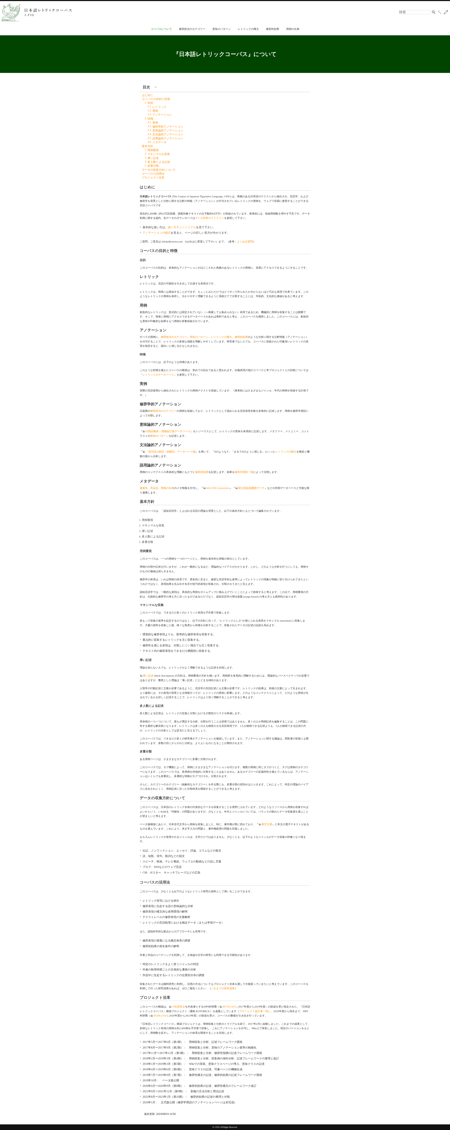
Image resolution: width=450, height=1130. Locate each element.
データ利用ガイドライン (209, 218)
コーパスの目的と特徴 (156, 99)
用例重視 (153, 150)
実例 (155, 122)
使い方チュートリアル (182, 227)
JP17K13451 (230, 1006)
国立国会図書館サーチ (251, 488)
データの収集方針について (159, 169)
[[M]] (446, 12)
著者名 (144, 488)
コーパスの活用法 (153, 173)
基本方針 (147, 146)
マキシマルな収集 (158, 153)
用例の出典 (292, 29)
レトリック (159, 106)
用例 (155, 110)
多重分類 (153, 165)
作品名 (154, 488)
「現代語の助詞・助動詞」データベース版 (171, 451)
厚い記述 (153, 158)
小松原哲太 (178, 1006)
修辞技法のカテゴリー (192, 29)
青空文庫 (267, 824)
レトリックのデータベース (158, 374)
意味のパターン (221, 29)
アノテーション (162, 114)
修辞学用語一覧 (244, 472)
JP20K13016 (160, 1015)
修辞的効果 (272, 29)
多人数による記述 (158, 161)
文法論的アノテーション (167, 134)
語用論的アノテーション (167, 138)
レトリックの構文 (248, 29)
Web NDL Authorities (218, 488)
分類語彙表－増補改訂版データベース (168, 431)
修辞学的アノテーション (167, 126)
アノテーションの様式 (157, 232)
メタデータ (159, 142)
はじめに (147, 95)
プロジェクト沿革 (153, 177)
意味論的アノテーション (167, 130)
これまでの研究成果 (223, 988)
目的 (150, 102)
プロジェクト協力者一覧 (253, 1011)
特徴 (150, 118)
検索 (433, 12)
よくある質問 (245, 241)
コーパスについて (161, 29)
